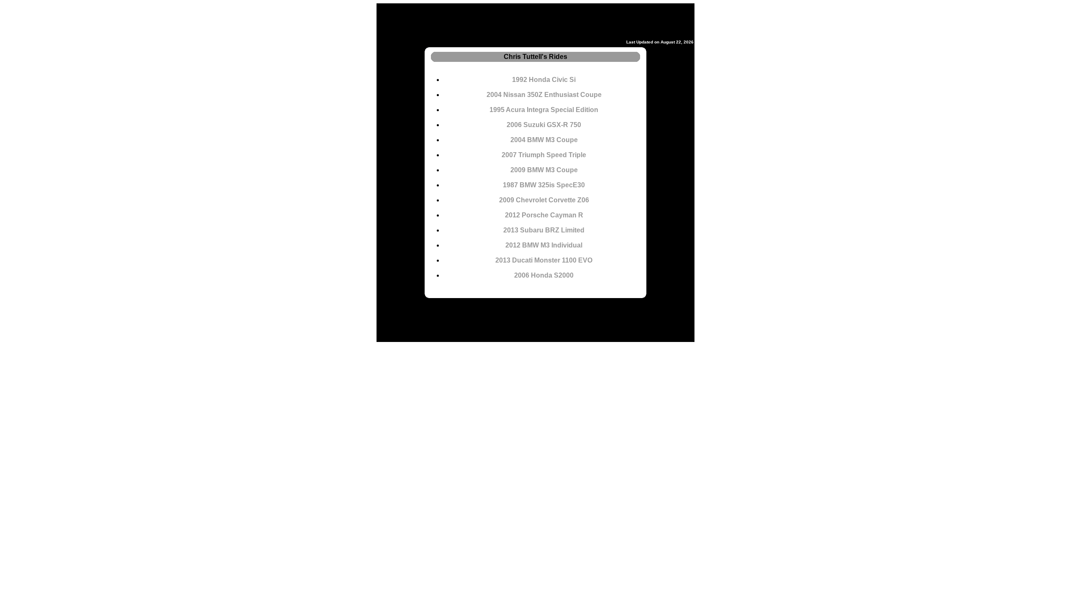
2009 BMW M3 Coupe (544, 169)
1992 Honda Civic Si (544, 79)
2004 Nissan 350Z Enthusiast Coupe (544, 94)
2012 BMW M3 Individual (543, 245)
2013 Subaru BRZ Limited (543, 230)
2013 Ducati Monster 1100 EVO (543, 260)
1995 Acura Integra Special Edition (543, 109)
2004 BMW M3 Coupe (544, 139)
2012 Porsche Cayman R (544, 215)
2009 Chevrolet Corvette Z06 (544, 200)
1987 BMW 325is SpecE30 (544, 185)
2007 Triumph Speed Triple (544, 154)
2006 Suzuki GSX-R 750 (544, 124)
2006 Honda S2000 (544, 275)
